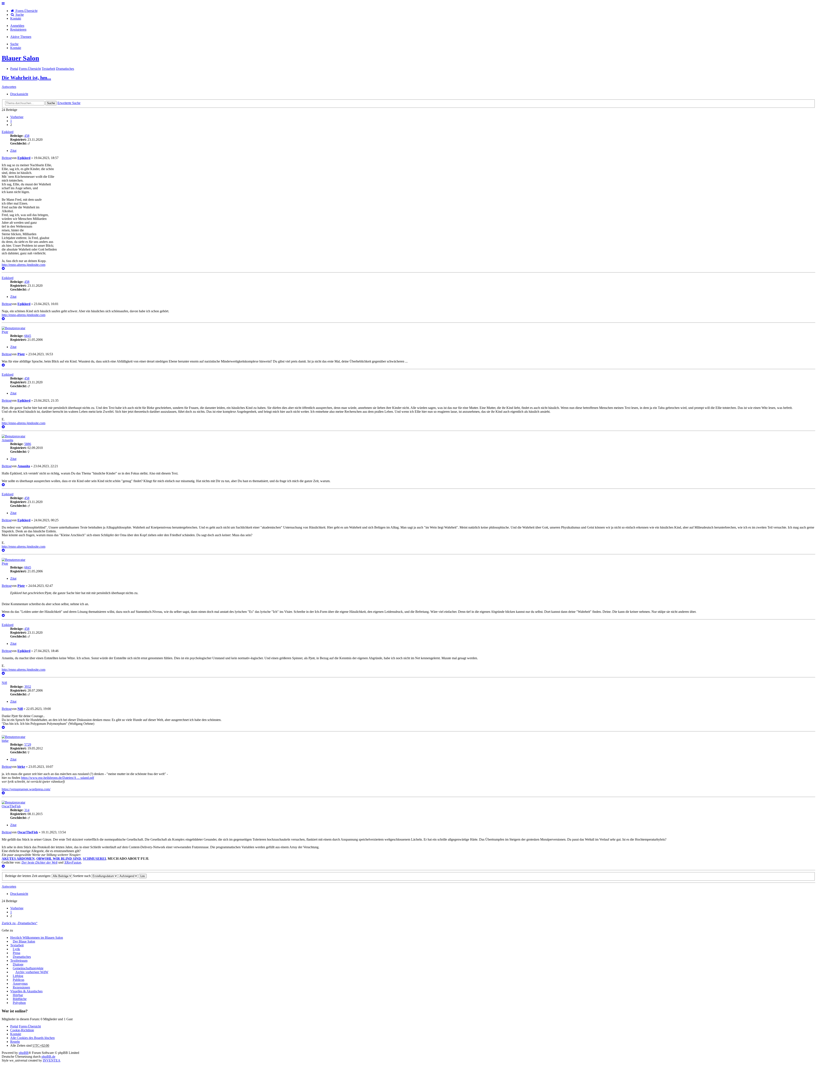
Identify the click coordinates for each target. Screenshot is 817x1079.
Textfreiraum (18, 960)
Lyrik (16, 949)
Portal (14, 68)
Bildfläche (20, 999)
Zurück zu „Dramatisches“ (19, 923)
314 (26, 810)
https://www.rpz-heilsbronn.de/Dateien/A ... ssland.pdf (57, 778)
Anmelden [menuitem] (17, 25)
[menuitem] (15, 18)
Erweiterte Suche (68, 103)
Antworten (9, 87)
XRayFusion (72, 862)
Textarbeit (17, 945)
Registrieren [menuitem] (18, 29)
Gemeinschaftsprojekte (28, 968)
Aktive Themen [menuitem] (20, 37)
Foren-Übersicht (30, 1026)
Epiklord (7, 132)
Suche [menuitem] (19, 14)
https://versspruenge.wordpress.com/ (26, 789)
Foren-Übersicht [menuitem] (26, 11)
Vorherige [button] (16, 117)
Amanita (7, 440)
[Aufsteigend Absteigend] (128, 876)
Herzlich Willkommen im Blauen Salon (36, 937)
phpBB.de (48, 1056)
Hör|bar (18, 995)
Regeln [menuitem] (15, 1041)
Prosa (16, 953)
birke (5, 740)
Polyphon (19, 1002)
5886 (27, 444)
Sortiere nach (82, 876)
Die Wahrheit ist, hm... (26, 77)
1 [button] (11, 121)
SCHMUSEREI (94, 858)
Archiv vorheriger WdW (31, 972)
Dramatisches (22, 957)
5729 (27, 744)
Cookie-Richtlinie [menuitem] (22, 1030)
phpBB (24, 1053)
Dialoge (18, 964)
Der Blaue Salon (24, 941)
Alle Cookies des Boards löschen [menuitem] (32, 1038)
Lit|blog (18, 976)
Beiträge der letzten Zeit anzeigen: (28, 876)
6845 (27, 336)
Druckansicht (19, 94)
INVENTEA (51, 1060)
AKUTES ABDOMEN (18, 858)
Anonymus (20, 983)
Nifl (4, 683)
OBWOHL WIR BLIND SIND (58, 858)
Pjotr (5, 332)
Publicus (18, 980)
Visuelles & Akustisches (26, 991)
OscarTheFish (11, 806)
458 (26, 136)
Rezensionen (21, 987)
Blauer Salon (20, 58)
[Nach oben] (3, 268)
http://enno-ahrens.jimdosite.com (23, 265)
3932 (27, 686)
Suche (51, 103)
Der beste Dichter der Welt (39, 862)
